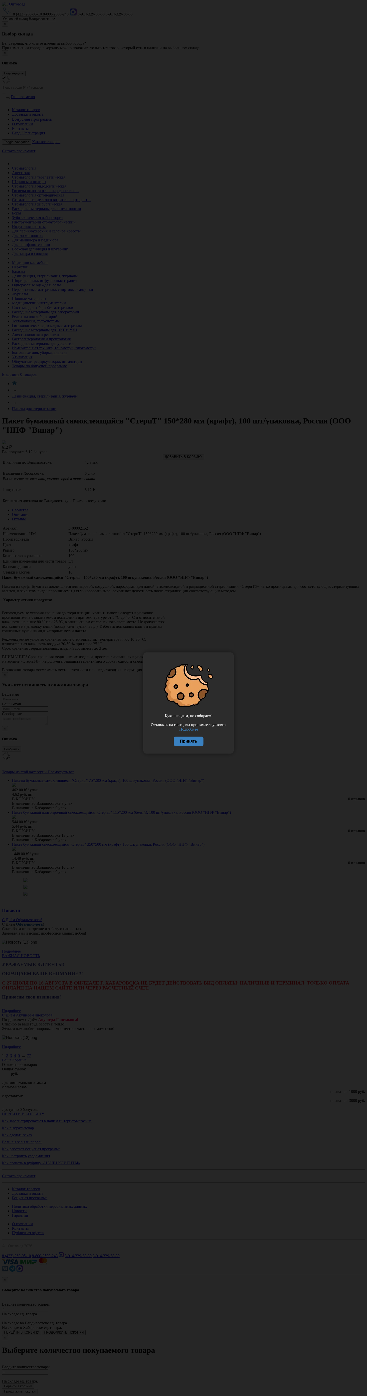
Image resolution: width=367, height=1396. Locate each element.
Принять (188, 741)
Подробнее (188, 729)
